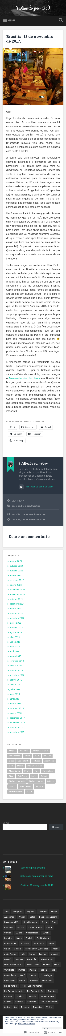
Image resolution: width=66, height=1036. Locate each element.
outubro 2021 (16, 599)
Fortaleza (36, 761)
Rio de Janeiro (10, 986)
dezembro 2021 (17, 589)
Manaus (19, 959)
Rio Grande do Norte (17, 781)
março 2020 (15, 623)
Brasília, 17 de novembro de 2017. (29, 514)
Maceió (20, 766)
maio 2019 (15, 646)
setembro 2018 (17, 675)
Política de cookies (26, 1023)
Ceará (36, 756)
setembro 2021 (17, 603)
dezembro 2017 (17, 718)
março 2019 (15, 656)
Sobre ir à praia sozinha (33, 867)
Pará (36, 771)
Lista (11, 766)
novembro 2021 (17, 594)
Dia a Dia (25, 506)
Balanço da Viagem (40, 751)
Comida (7, 933)
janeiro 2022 (16, 585)
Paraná (32, 970)
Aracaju (22, 917)
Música (46, 965)
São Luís (19, 1002)
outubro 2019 (16, 627)
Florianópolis (10, 943)
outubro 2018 (16, 670)
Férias (51, 943)
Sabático (35, 506)
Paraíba (27, 771)
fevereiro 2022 (17, 580)
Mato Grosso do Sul (34, 766)
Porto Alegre (22, 776)
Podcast (32, 975)
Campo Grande (35, 927)
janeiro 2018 (16, 713)
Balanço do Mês (11, 922)
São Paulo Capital (16, 791)
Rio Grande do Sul (36, 781)
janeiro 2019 (16, 665)
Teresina (25, 1007)
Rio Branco (47, 981)
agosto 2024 (16, 561)
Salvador (12, 786)
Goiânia (17, 949)
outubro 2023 (16, 566)
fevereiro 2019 (17, 661)
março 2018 (15, 703)
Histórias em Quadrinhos (36, 949)
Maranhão (32, 959)
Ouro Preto (9, 970)
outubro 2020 (16, 613)
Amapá (54, 912)
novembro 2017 (17, 722)
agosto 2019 (16, 632)
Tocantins (37, 1007)
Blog (54, 922)
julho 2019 (15, 637)
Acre (6, 912)
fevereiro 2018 (17, 708)
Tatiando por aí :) (33, 8)
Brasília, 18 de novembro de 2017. (29, 39)
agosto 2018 (16, 679)
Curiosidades (32, 933)
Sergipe (7, 1002)
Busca (6, 822)
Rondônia (52, 991)
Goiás (7, 949)
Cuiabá (19, 933)
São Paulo (39, 786)
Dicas (11, 761)
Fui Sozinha (39, 943)
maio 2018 (15, 694)
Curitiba (46, 933)
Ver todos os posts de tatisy (39, 486)
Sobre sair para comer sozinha (37, 876)
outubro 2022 (16, 570)
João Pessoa (49, 761)
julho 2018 (15, 684)
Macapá (54, 954)
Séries (7, 1007)
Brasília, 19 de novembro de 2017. (29, 519)
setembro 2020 (17, 618)
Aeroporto (17, 912)
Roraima (8, 996)
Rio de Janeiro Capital (32, 986)
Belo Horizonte (15, 756)
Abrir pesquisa (60, 20)
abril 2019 (14, 651)
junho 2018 (15, 689)
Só (15, 1007)
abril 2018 (14, 698)
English (29, 938)
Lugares (42, 954)
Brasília (16, 506)
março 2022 (15, 575)
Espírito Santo (23, 761)
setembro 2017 (17, 732)
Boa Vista (8, 927)
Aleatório (42, 912)
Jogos (55, 949)
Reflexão (44, 776)
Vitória (29, 791)
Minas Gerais (14, 771)
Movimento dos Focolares (25, 378)
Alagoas (12, 751)
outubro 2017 (16, 727)
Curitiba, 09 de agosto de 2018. (37, 885)
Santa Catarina (25, 786)
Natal (56, 965)
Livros (32, 954)
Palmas (21, 970)
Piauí (11, 776)
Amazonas (24, 751)
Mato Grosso (47, 959)
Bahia (32, 917)
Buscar (56, 827)
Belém (27, 756)
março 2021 (15, 608)
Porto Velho (9, 981)
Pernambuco (48, 771)
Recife (34, 776)
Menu (11, 20)
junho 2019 (15, 642)
